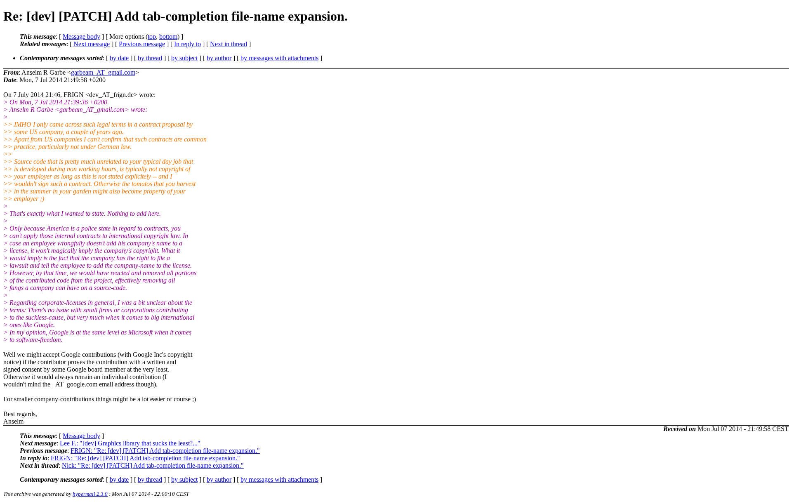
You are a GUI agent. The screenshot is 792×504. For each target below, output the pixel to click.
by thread (150, 57)
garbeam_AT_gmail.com (103, 72)
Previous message (142, 43)
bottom (168, 36)
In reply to (187, 43)
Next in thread (228, 43)
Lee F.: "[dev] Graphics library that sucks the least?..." (130, 443)
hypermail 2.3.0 (90, 494)
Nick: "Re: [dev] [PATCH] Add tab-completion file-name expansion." (153, 465)
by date (119, 57)
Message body (81, 36)
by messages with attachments (279, 57)
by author (219, 57)
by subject (184, 57)
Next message (91, 43)
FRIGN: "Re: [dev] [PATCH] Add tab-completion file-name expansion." (165, 450)
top (152, 36)
